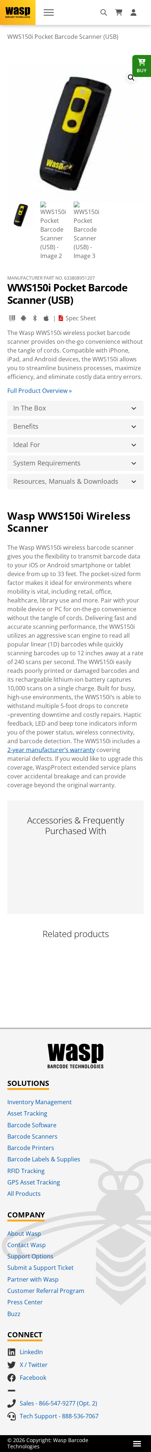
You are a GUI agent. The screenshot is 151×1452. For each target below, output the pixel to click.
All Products (24, 1194)
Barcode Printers (30, 1148)
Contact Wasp (26, 1245)
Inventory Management (39, 1102)
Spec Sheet (81, 318)
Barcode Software (31, 1125)
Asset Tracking (27, 1113)
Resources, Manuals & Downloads (65, 481)
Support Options (30, 1256)
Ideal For (26, 444)
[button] (131, 77)
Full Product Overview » (39, 391)
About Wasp (24, 1234)
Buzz (14, 1314)
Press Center (25, 1302)
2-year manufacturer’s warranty (51, 750)
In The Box (29, 407)
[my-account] (134, 12)
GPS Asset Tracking (33, 1182)
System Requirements (47, 462)
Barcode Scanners (32, 1136)
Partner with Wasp (33, 1279)
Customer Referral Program (45, 1291)
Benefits (25, 426)
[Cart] (119, 12)
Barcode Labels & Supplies (43, 1159)
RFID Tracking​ (26, 1171)
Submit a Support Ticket (40, 1268)
